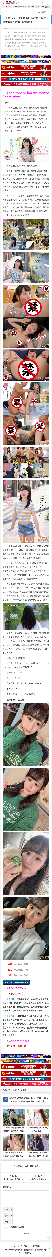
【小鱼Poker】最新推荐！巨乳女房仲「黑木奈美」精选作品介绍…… (14, 1131)
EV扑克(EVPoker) (19, 988)
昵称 (8, 1209)
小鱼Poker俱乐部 (16, 7)
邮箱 (8, 1215)
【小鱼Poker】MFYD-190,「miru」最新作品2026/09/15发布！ (37, 1131)
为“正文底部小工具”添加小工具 (26, 1166)
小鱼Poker (11, 999)
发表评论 (44, 12)
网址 (6, 1222)
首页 (5, 7)
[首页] (49, 1239)
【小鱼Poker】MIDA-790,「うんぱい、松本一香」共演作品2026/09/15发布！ (37, 1156)
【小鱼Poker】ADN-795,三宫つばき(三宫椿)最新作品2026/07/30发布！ (13, 1156)
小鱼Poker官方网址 (20, 1041)
